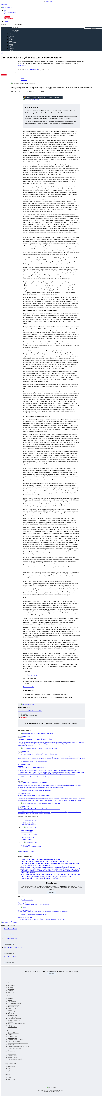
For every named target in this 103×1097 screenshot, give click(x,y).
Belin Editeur (11, 1066)
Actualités (10, 998)
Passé (10, 41)
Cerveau (11, 39)
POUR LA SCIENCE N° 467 (31, 70)
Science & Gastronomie (14, 1020)
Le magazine (15, 32)
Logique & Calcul (12, 1012)
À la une (10, 1000)
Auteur (26, 672)
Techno (11, 44)
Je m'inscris (51, 973)
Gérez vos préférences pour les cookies (18, 1043)
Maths (10, 38)
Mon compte (11, 992)
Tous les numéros (9, 935)
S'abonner (4, 75)
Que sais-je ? (11, 1072)
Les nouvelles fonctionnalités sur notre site (18, 1046)
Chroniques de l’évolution (14, 1018)
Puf (9, 1070)
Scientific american (13, 1057)
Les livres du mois (12, 1015)
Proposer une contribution (14, 1048)
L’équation (10, 1022)
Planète (11, 45)
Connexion (6, 21)
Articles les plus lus (25, 856)
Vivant (10, 33)
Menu (5, 10)
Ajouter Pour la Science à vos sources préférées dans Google (44, 97)
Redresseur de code (13, 1006)
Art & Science (11, 1013)
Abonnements (16, 30)
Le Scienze (11, 1061)
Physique (11, 36)
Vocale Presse (11, 1079)
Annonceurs (11, 1044)
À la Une (21, 896)
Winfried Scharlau (22, 65)
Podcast (11, 50)
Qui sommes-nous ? (13, 1036)
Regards (10, 1010)
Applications (11, 989)
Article (2, 53)
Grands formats (12, 1001)
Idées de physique (12, 1017)
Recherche (6, 14)
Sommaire (24, 714)
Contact (10, 1034)
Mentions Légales (12, 1038)
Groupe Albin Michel (10, 1063)
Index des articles (12, 1027)
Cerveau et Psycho (12, 1055)
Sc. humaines (12, 42)
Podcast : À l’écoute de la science (16, 1023)
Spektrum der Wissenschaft (15, 1059)
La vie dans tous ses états (14, 1003)
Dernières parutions (8, 925)
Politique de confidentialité (14, 1041)
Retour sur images (12, 1008)
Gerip (9, 1068)
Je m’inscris (51, 892)
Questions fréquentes (13, 1033)
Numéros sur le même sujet (28, 817)
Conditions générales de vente (15, 1039)
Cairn (9, 1077)
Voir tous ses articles (28, 687)
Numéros (10, 987)
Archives (11, 48)
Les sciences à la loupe (13, 1005)
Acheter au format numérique (29, 715)
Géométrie (24, 80)
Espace (11, 35)
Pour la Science (12, 1054)
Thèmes (11, 47)
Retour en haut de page (6, 921)
